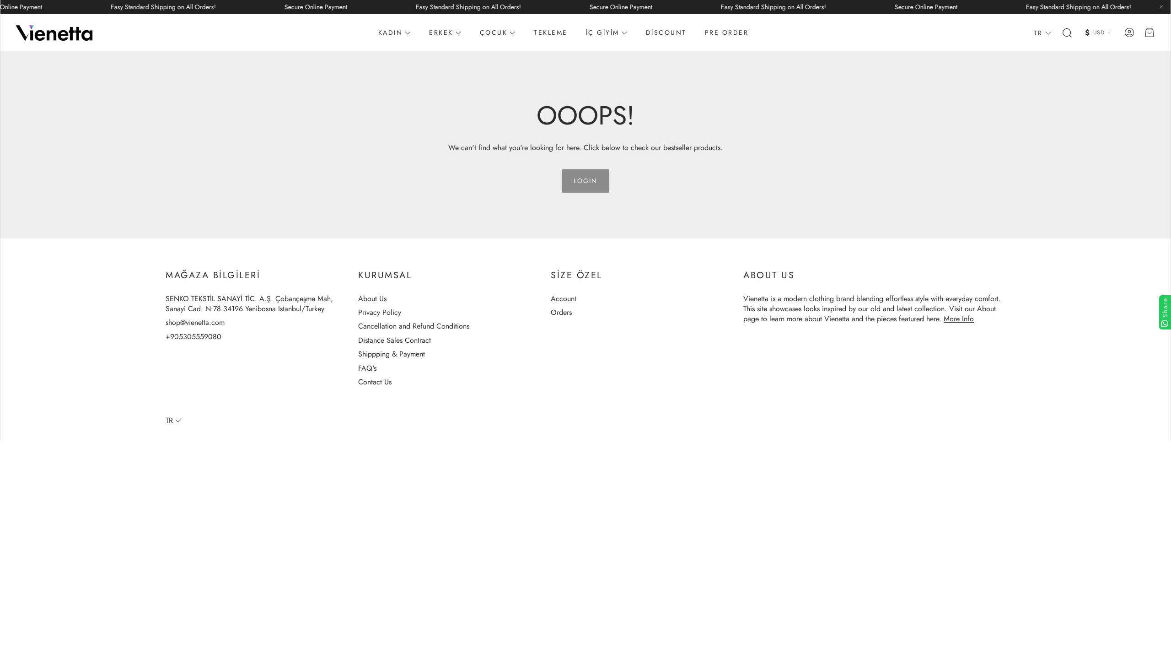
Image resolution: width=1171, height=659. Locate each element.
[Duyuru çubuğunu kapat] (1161, 7)
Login (585, 180)
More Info (959, 318)
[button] (1066, 33)
